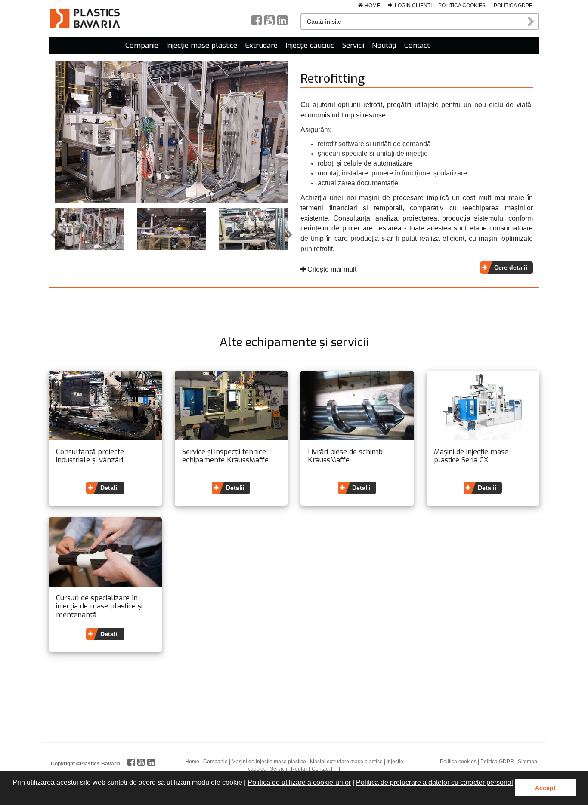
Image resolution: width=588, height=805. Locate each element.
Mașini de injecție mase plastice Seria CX (471, 456)
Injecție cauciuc (309, 45)
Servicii (353, 45)
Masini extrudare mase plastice (346, 762)
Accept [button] (545, 787)
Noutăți (384, 45)
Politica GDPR (513, 6)
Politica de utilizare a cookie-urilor (299, 782)
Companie (141, 45)
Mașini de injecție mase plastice (269, 762)
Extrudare (261, 45)
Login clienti (412, 6)
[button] (13, 794)
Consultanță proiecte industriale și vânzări (90, 456)
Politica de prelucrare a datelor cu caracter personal (434, 782)
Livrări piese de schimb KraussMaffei (345, 456)
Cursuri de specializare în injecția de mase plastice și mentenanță (99, 606)
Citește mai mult (331, 269)
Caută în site (531, 21)
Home (371, 6)
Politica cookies (462, 6)
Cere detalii (510, 267)
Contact (417, 45)
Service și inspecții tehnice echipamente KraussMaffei (226, 456)
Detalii (109, 487)
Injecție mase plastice (201, 45)
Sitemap (527, 762)
